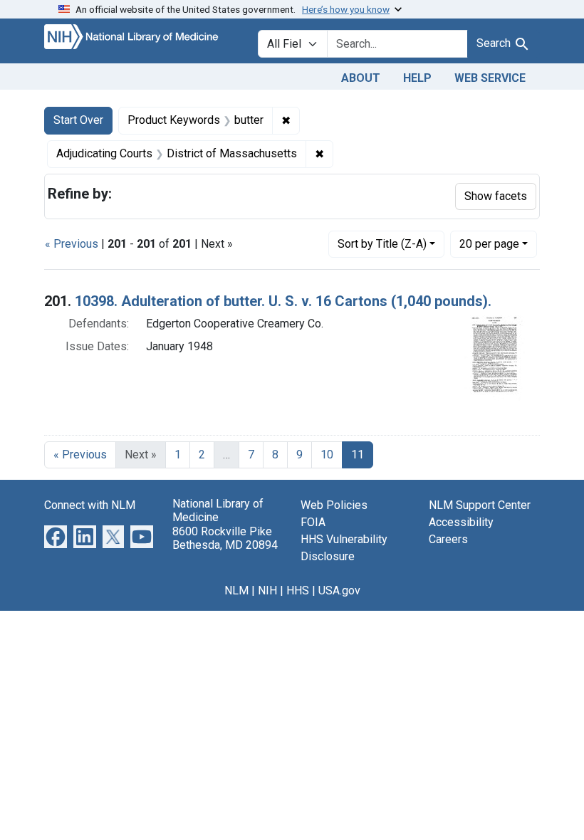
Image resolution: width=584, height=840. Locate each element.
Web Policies (334, 505)
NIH (267, 590)
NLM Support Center (480, 505)
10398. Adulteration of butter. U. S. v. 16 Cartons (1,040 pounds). (283, 301)
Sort (382, 244)
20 (489, 243)
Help (417, 78)
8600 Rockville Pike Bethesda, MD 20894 (225, 538)
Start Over (78, 120)
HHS (297, 590)
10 (326, 454)
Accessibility (461, 522)
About (360, 78)
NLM (236, 590)
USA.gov (339, 590)
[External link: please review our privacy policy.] (55, 536)
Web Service (490, 78)
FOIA (313, 522)
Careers (448, 539)
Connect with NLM (89, 505)
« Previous (71, 244)
